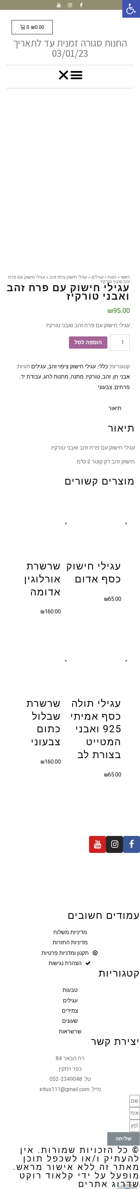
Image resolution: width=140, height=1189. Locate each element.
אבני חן (121, 376)
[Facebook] (81, 5)
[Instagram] (70, 5)
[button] (70, 75)
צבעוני (105, 387)
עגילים (38, 366)
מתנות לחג (55, 376)
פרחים (122, 387)
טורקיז (93, 376)
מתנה (77, 376)
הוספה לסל (88, 342)
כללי (103, 366)
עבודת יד (31, 376)
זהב (106, 376)
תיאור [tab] (114, 408)
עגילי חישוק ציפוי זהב (72, 366)
